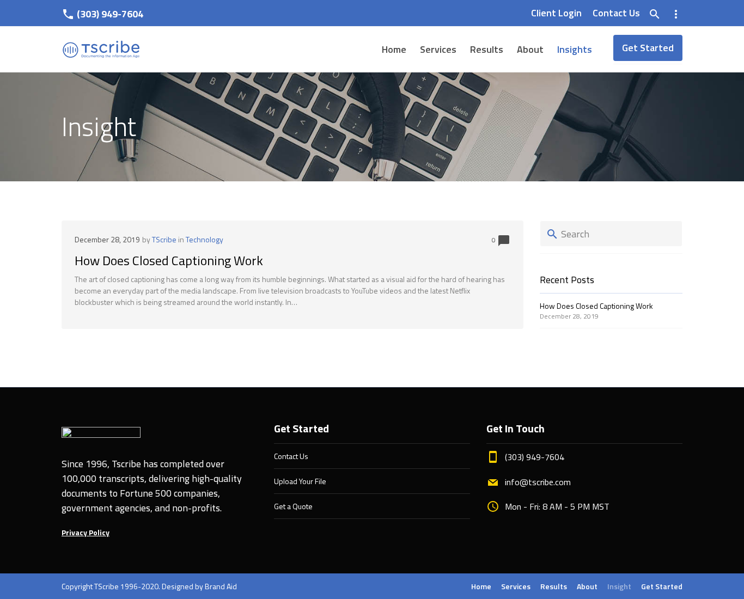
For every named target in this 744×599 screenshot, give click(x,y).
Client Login (556, 12)
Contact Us (616, 12)
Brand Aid (221, 586)
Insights (574, 49)
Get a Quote (293, 506)
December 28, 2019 (107, 239)
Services (438, 49)
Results (486, 49)
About (530, 49)
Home (394, 49)
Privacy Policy (85, 532)
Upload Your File (300, 481)
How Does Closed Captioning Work (169, 260)
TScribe (164, 239)
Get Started (648, 47)
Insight (619, 586)
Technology (204, 239)
